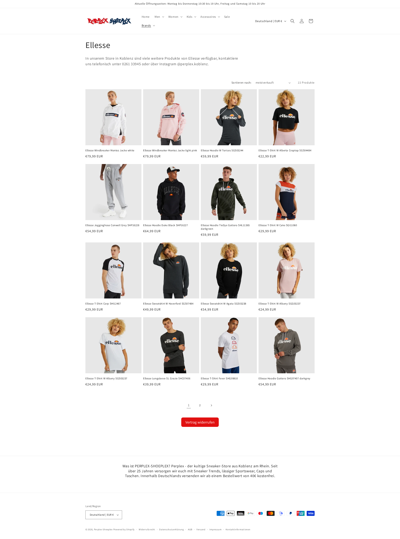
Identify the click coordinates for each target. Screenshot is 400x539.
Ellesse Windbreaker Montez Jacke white (109, 150)
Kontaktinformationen (238, 529)
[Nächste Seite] (211, 405)
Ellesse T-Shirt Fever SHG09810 (219, 378)
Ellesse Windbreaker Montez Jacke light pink (170, 150)
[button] (159, 16)
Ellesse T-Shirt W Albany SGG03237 (280, 303)
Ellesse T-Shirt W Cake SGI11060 (278, 225)
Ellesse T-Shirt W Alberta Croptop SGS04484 (285, 150)
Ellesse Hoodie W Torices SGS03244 (222, 150)
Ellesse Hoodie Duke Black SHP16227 (165, 225)
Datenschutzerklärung (171, 529)
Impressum (215, 529)
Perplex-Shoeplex (103, 529)
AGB (190, 529)
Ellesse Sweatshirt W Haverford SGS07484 (168, 303)
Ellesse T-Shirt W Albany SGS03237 (106, 378)
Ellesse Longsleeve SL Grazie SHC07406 (166, 378)
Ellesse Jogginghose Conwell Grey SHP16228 (112, 225)
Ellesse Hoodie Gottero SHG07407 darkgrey (284, 378)
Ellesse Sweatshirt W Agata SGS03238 (223, 303)
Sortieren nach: (241, 82)
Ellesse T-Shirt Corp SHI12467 (103, 303)
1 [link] (189, 405)
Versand (200, 529)
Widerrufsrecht (147, 529)
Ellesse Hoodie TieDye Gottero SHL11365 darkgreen (225, 227)
